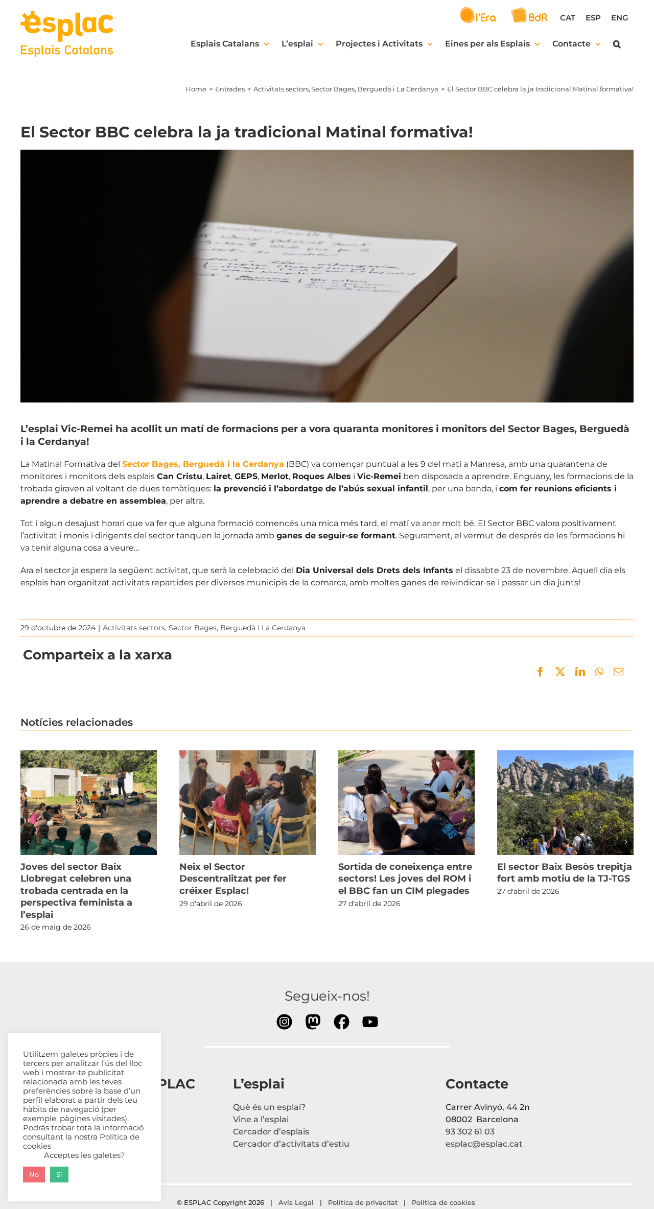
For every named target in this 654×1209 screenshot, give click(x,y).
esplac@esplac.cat (484, 1144)
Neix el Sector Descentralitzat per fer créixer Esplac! (247, 802)
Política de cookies (444, 1202)
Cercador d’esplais (271, 1131)
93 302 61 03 (470, 1131)
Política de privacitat (363, 1202)
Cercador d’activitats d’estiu (291, 1144)
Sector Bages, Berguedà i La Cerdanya (237, 627)
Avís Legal (296, 1202)
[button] (617, 43)
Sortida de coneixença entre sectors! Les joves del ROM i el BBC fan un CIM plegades (406, 802)
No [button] (34, 1174)
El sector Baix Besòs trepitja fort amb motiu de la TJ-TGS (565, 802)
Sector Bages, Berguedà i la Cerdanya (203, 464)
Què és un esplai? (269, 1107)
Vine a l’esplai (261, 1119)
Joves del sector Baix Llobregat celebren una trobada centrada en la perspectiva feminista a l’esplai (88, 802)
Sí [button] (59, 1174)
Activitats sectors (134, 627)
